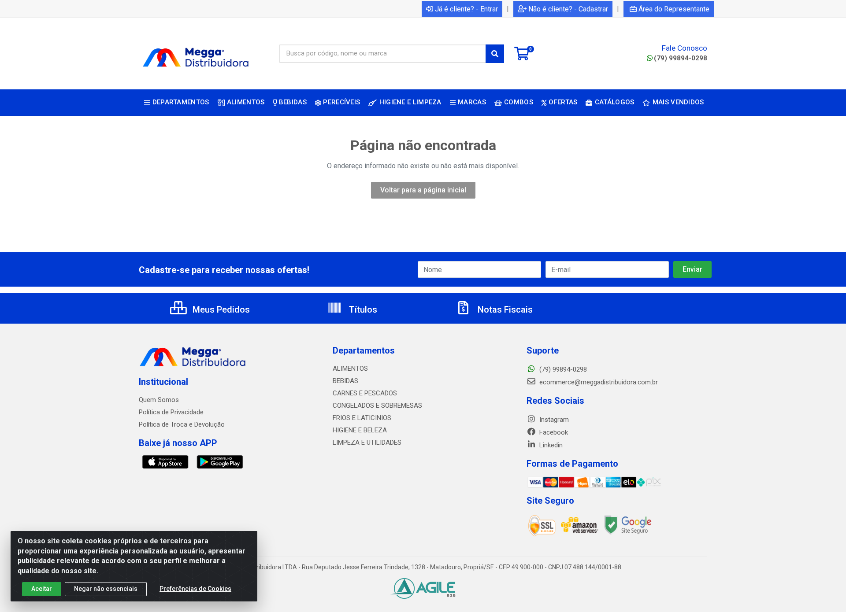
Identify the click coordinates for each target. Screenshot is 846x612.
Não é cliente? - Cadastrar (568, 9)
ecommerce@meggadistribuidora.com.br (598, 382)
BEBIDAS (345, 381)
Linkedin (550, 445)
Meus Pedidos (220, 309)
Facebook (553, 432)
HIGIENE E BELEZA (360, 430)
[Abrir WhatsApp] (824, 589)
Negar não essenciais (105, 588)
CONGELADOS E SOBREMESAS (377, 405)
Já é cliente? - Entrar (466, 9)
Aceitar (41, 588)
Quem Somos (159, 400)
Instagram (553, 420)
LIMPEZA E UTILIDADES (367, 442)
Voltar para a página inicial (423, 190)
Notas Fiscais (504, 309)
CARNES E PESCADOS (365, 393)
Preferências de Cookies (195, 588)
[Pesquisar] (495, 53)
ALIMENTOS (350, 368)
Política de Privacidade (171, 412)
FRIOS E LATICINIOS (362, 418)
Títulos (362, 309)
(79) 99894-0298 (680, 58)
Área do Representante (673, 9)
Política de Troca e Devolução (182, 424)
